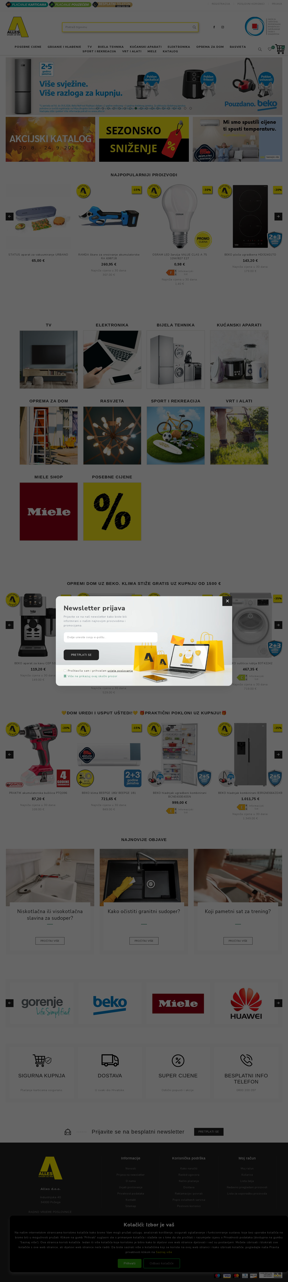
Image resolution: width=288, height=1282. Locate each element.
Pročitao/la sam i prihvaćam (100, 671)
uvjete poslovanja (120, 671)
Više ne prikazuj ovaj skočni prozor (92, 676)
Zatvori (227, 601)
